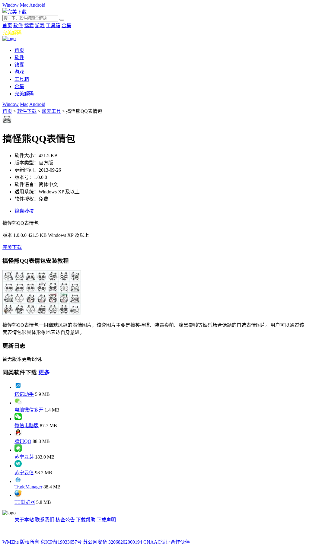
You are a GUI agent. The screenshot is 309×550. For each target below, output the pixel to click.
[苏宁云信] (18, 465)
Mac (24, 5)
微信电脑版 (26, 425)
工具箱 (53, 25)
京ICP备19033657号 (61, 542)
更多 (44, 372)
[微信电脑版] (18, 418)
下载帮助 (85, 519)
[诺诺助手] (18, 387)
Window (10, 5)
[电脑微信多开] (18, 402)
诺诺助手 (24, 394)
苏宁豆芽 (24, 456)
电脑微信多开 (28, 409)
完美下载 (12, 247)
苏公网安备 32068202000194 (112, 542)
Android (37, 5)
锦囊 (29, 25)
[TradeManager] (18, 481)
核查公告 (65, 519)
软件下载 (27, 111)
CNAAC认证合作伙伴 (166, 542)
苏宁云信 (24, 472)
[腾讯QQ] (18, 434)
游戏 (40, 25)
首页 (7, 25)
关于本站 (24, 519)
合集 (66, 25)
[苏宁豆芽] (18, 450)
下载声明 (106, 519)
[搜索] (61, 20)
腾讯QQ (22, 441)
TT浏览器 (24, 502)
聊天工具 (51, 111)
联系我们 (44, 519)
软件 (18, 25)
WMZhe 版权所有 (20, 542)
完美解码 (12, 32)
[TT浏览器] (18, 495)
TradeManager (28, 486)
